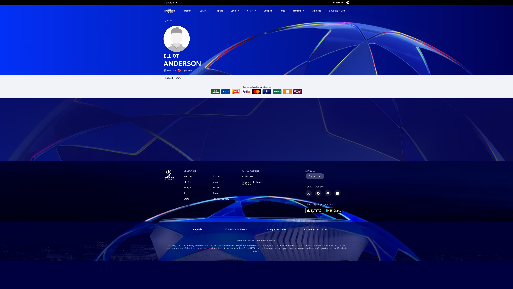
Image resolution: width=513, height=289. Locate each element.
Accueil (169, 78)
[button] (235, 10)
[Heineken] (215, 91)
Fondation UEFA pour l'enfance (252, 183)
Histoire (216, 187)
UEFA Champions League (169, 10)
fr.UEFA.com (247, 176)
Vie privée (197, 229)
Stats (179, 78)
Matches (188, 176)
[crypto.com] (267, 91)
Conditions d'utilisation (237, 229)
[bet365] (277, 91)
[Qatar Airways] (297, 91)
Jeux (186, 193)
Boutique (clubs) (221, 198)
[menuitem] (188, 10)
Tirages (187, 187)
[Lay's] (236, 91)
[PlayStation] (225, 91)
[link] (187, 10)
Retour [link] (169, 21)
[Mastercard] (256, 91)
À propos (217, 193)
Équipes (216, 176)
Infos (215, 181)
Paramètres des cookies (315, 229)
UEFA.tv (187, 181)
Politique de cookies (276, 229)
